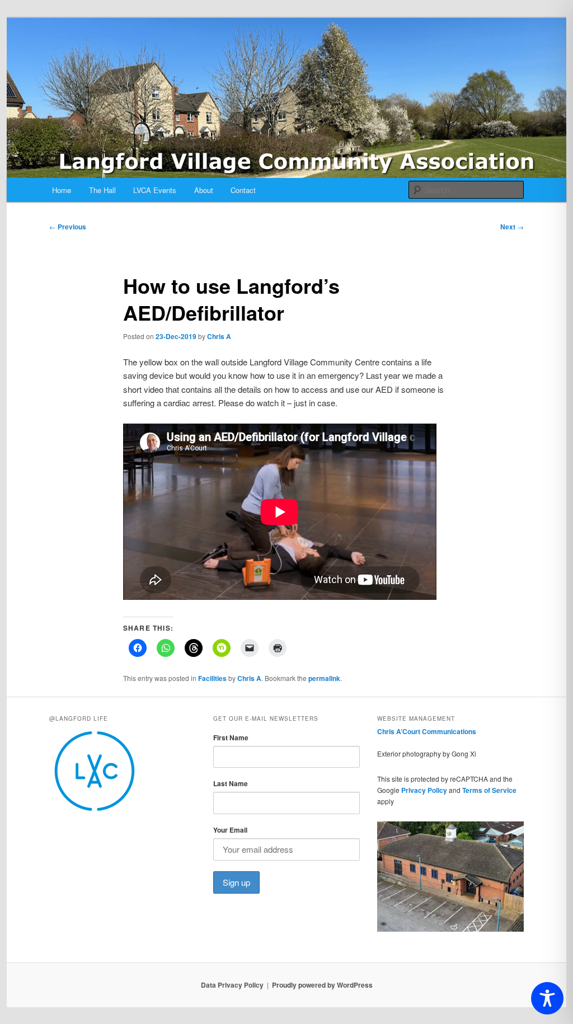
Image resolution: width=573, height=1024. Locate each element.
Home (61, 190)
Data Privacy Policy (232, 985)
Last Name (230, 783)
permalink (324, 678)
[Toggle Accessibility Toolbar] (547, 998)
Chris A (219, 336)
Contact (243, 190)
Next (512, 227)
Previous (67, 227)
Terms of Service (489, 790)
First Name (230, 737)
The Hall (102, 190)
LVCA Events (154, 190)
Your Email (230, 830)
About (203, 190)
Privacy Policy (424, 790)
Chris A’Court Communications (426, 731)
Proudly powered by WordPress (322, 985)
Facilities (212, 678)
